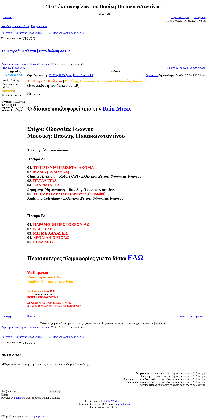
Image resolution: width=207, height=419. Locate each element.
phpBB (18, 397)
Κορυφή (6, 316)
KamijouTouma (122, 404)
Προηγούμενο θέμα (177, 67)
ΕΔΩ (135, 257)
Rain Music (117, 108)
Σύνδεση (8, 17)
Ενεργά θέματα (39, 26)
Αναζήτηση (200, 17)
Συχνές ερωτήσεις (180, 17)
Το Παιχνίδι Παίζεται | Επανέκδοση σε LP (35, 51)
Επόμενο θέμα (197, 67)
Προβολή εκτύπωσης (14, 67)
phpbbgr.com (38, 416)
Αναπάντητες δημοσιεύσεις (15, 26)
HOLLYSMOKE (113, 401)
